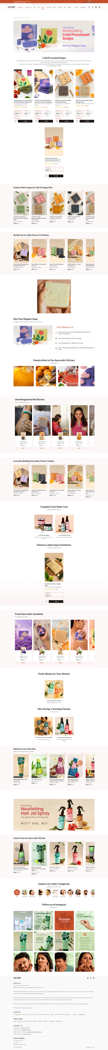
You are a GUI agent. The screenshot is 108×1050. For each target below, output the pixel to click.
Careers (46, 1021)
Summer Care (25, 1014)
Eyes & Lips (46, 1014)
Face (36, 1014)
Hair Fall (57, 1014)
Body (40, 1014)
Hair (32, 1014)
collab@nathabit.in (26, 1030)
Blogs (40, 1021)
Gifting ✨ (68, 1014)
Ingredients (82, 1014)
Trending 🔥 (17, 1014)
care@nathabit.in (26, 1034)
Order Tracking (27, 1021)
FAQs (15, 1021)
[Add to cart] (28, 191)
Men (62, 1014)
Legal (19, 1021)
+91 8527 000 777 (25, 1028)
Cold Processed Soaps (25, 17)
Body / (18, 17)
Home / (15, 17)
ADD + (23, 448)
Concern (74, 1014)
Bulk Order (59, 1021)
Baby (52, 1014)
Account (35, 1021)
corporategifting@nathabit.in (34, 1032)
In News (52, 1021)
